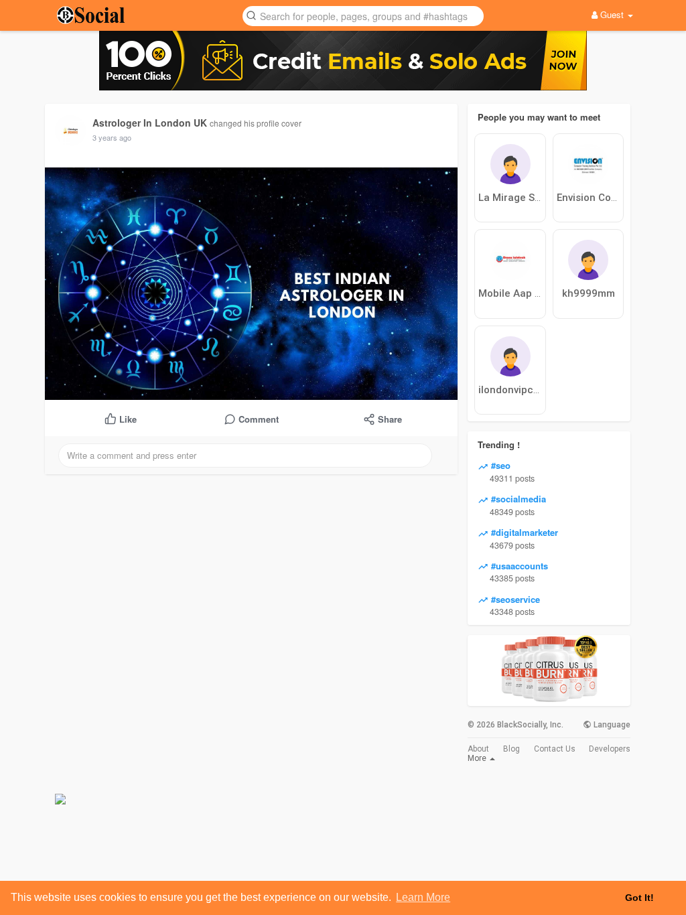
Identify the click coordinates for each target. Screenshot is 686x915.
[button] (363, 15)
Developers (609, 749)
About (478, 749)
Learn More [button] (423, 897)
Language (611, 725)
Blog (511, 749)
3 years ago (111, 137)
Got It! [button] (639, 897)
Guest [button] (612, 14)
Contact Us (554, 749)
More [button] (478, 758)
